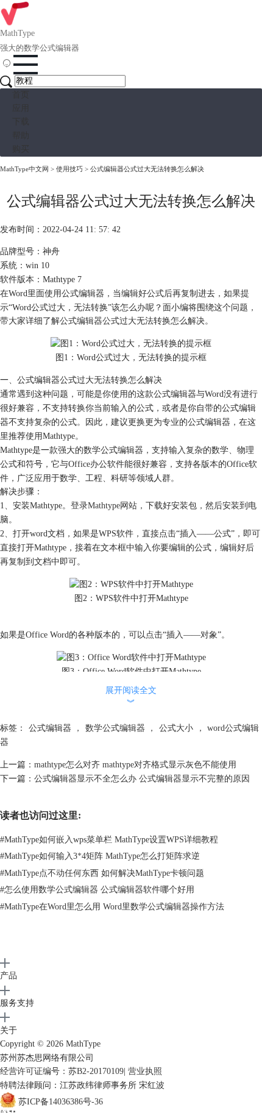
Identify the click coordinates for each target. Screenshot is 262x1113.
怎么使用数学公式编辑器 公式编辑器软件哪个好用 (97, 889)
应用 (20, 108)
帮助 (20, 135)
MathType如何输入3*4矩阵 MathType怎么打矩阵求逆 (100, 856)
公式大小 (176, 728)
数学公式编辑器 (115, 728)
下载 (20, 121)
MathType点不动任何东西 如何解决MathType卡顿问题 (102, 873)
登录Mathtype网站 (104, 505)
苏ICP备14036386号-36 (60, 1101)
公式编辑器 (50, 728)
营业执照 (145, 1071)
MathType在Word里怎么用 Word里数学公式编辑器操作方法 (112, 906)
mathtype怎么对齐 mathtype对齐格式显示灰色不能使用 (135, 764)
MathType (83, 1043)
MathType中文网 (24, 168)
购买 (20, 149)
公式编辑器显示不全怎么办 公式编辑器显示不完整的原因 (142, 778)
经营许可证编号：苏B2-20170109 (62, 1071)
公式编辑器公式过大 (98, 320)
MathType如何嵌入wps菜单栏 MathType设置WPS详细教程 (109, 839)
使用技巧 (69, 168)
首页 (20, 94)
